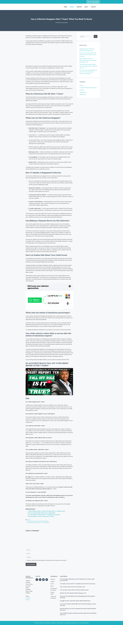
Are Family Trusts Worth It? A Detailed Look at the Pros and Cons (77, 583)
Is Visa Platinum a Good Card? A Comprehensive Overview (44, 514)
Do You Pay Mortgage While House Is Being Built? (42, 513)
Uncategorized (83, 92)
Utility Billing (82, 94)
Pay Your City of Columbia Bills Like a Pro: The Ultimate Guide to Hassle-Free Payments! (88, 71)
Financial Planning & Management (88, 87)
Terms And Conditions (53, 597)
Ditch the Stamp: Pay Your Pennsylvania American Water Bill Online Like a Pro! (87, 60)
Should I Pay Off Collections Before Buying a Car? (73, 593)
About (86, 6)
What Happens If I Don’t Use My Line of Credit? (41, 516)
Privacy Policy (52, 593)
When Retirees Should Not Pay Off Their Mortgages (38, 522)
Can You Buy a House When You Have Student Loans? (74, 590)
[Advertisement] (49, 56)
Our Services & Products (54, 589)
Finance (72, 6)
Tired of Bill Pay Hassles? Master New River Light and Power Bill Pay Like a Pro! (88, 66)
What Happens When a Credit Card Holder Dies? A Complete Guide (47, 511)
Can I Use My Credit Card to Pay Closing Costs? (72, 586)
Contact (93, 6)
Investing (81, 90)
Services (79, 6)
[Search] (95, 36)
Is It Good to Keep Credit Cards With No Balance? (37, 521)
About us (53, 579)
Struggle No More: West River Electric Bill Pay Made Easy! (75, 600)
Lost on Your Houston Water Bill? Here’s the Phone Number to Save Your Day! (87, 54)
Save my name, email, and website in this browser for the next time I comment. (46, 560)
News (52, 586)
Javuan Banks (64, 22)
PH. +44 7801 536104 (93, 1)
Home (65, 6)
